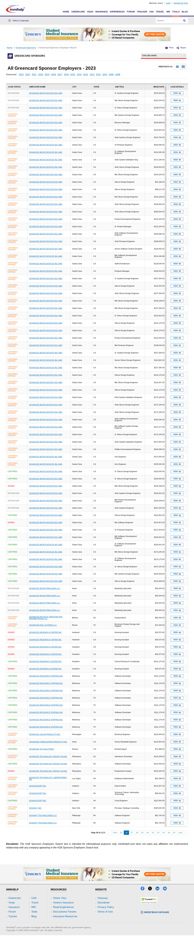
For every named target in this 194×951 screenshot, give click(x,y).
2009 (111, 74)
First (115, 833)
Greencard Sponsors (26, 48)
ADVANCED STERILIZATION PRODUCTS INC (48, 742)
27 (132, 833)
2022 (27, 74)
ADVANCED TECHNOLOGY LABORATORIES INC (48, 779)
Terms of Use (105, 911)
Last (180, 833)
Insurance (101, 11)
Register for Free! (181, 3)
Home (66, 11)
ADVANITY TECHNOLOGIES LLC (43, 815)
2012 (92, 74)
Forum (131, 11)
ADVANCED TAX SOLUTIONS (41, 749)
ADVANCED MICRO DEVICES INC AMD (45, 93)
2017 (59, 74)
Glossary (103, 898)
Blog (185, 11)
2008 (117, 74)
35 (174, 833)
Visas (90, 11)
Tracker (142, 11)
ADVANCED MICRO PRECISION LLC (44, 588)
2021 (34, 74)
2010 (104, 74)
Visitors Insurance (63, 902)
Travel (160, 11)
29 (142, 833)
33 (163, 833)
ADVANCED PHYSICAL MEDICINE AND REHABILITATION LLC (45, 618)
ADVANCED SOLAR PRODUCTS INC (44, 734)
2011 (98, 74)
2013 (85, 74)
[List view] (177, 67)
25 (121, 833)
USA (151, 11)
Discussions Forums (64, 911)
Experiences (117, 11)
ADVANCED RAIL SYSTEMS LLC (43, 625)
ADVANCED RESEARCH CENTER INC (45, 632)
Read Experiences (63, 907)
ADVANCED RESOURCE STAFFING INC (46, 676)
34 (169, 833)
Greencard (78, 11)
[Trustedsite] (149, 902)
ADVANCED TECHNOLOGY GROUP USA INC (48, 756)
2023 (21, 74)
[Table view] (183, 67)
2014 (79, 74)
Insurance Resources (65, 916)
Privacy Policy (106, 907)
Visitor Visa (59, 898)
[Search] (184, 20)
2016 (66, 74)
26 (126, 833)
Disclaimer (104, 902)
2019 (47, 74)
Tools (176, 11)
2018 (53, 74)
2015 (72, 74)
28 (137, 833)
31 (153, 833)
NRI (168, 11)
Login (168, 3)
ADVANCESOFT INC (37, 786)
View (175, 93)
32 (158, 833)
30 (148, 833)
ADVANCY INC (35, 808)
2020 (40, 74)
